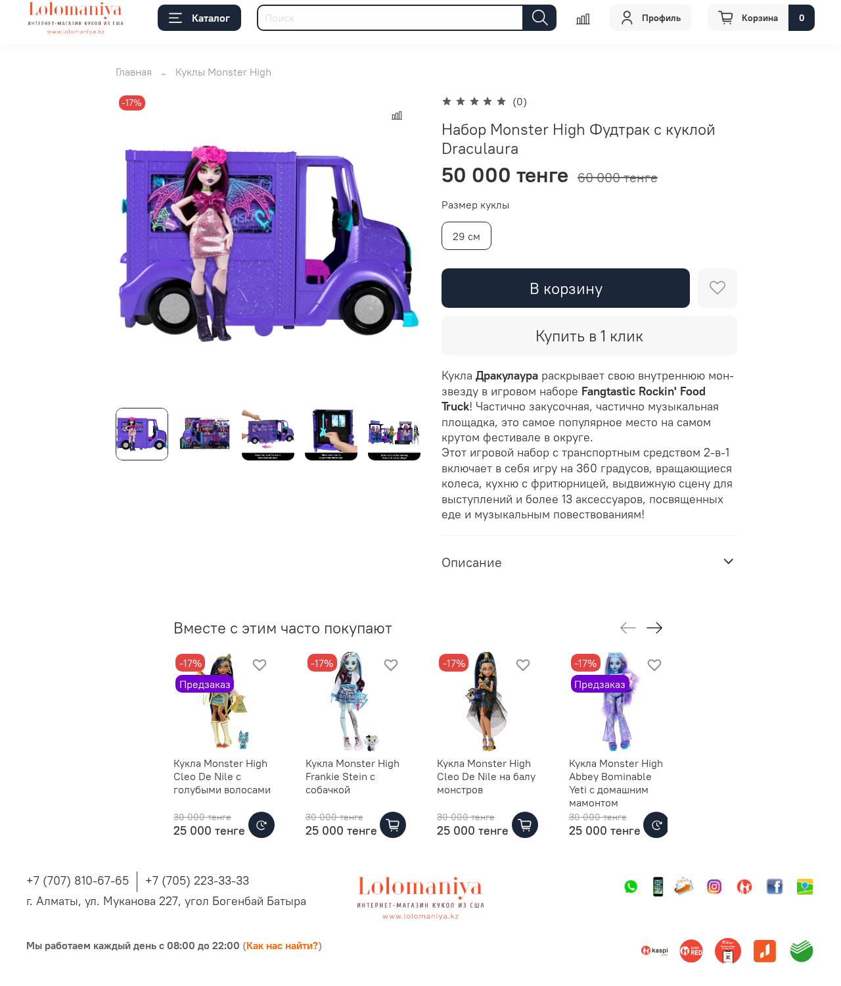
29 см (466, 236)
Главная (134, 71)
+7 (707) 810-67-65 (77, 880)
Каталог (211, 17)
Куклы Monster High (223, 71)
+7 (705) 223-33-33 (197, 880)
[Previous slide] (136, 244)
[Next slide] (399, 244)
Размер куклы (475, 205)
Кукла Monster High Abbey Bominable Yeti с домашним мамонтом (616, 782)
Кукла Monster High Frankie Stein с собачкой (352, 775)
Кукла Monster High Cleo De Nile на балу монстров (486, 775)
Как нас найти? (282, 945)
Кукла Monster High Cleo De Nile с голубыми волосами (222, 775)
